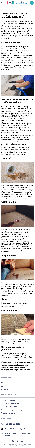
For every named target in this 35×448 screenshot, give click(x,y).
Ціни (3, 386)
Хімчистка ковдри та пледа (12, 410)
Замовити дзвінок (22, 3)
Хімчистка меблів (8, 400)
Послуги (4, 389)
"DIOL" (23, 446)
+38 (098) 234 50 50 (22, 2)
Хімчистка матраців (9, 407)
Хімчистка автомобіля (10, 403)
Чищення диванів (8, 413)
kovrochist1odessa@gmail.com (16, 429)
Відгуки (4, 383)
